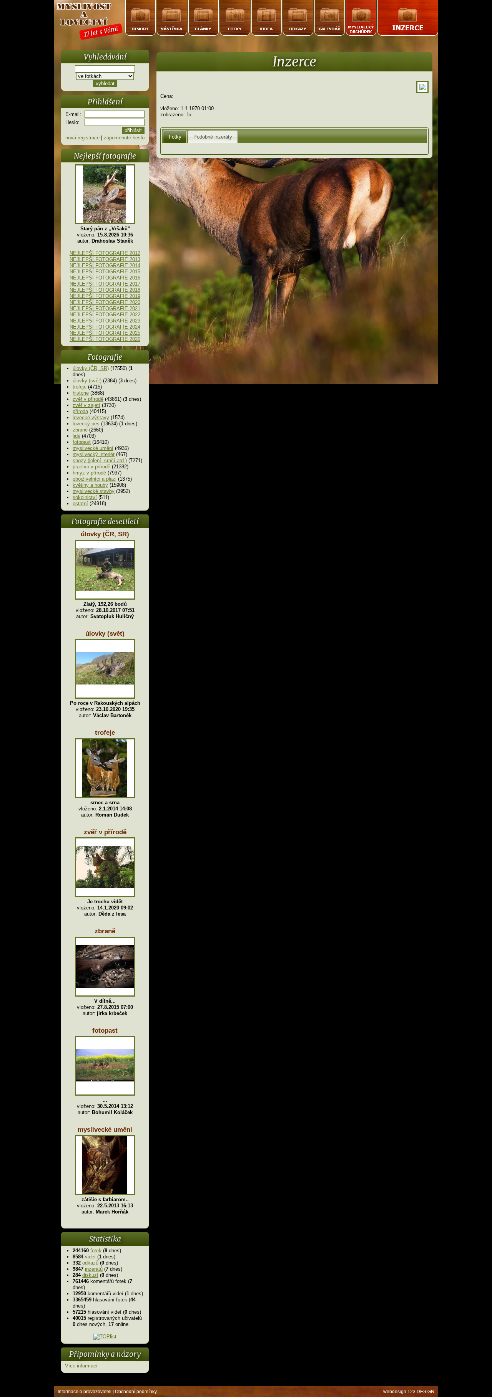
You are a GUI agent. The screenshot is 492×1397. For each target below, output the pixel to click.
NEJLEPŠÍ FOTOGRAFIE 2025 (105, 333)
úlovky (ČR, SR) (91, 368)
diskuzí (90, 1275)
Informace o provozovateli (84, 1391)
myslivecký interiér (94, 454)
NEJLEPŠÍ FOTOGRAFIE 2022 (105, 314)
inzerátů (94, 1269)
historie (81, 393)
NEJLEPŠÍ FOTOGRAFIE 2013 (105, 259)
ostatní (80, 503)
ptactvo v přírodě (91, 467)
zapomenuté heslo (124, 138)
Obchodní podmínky (136, 1391)
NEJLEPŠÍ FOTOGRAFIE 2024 (105, 327)
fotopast (82, 442)
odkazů (90, 1263)
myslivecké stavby (94, 491)
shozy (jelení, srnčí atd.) (100, 460)
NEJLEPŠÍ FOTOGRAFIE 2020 (105, 302)
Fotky (175, 137)
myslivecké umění (93, 448)
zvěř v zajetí (86, 405)
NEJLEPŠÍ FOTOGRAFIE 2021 (105, 308)
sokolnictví (85, 497)
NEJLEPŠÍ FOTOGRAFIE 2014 (105, 265)
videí (90, 1257)
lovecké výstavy (91, 417)
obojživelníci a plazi (94, 479)
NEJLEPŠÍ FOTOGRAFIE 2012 (105, 253)
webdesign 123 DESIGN (408, 1391)
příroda (80, 411)
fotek (95, 1250)
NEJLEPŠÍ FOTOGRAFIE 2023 (105, 321)
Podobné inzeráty (212, 137)
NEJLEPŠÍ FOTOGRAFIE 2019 (105, 296)
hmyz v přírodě (89, 473)
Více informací (81, 1366)
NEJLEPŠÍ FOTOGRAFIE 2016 (105, 278)
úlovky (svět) (87, 381)
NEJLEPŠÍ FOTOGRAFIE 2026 (105, 339)
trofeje (79, 387)
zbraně (80, 430)
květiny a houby (90, 485)
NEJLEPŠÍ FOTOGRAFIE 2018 (105, 290)
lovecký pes (86, 424)
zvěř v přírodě (88, 399)
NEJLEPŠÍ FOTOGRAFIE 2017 (105, 284)
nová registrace (82, 138)
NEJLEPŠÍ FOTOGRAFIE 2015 (105, 271)
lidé (76, 436)
